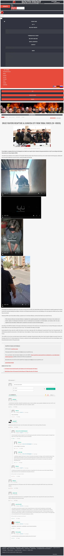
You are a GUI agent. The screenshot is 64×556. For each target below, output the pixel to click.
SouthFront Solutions (20, 548)
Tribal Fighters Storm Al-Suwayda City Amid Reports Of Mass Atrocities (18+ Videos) (21, 371)
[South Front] (2, 13)
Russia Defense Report (40, 547)
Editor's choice (12, 117)
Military (7, 58)
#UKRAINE (5, 84)
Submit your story (10, 47)
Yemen (7, 30)
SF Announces (9, 55)
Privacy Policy (27, 548)
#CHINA (4, 82)
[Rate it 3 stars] (52, 118)
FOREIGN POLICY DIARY (33, 35)
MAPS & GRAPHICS (33, 41)
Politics (7, 59)
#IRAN (4, 73)
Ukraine (7, 31)
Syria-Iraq (8, 29)
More (33, 50)
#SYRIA (4, 77)
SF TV (33, 24)
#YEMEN (4, 79)
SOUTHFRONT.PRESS (9, 362)
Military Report (33, 27)
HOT (32, 91)
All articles (8, 54)
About (7, 53)
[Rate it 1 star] (50, 118)
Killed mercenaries (25, 547)
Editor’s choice (9, 57)
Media (7, 63)
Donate (5, 6)
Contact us (8, 46)
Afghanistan (8, 33)
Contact (33, 44)
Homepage (4, 547)
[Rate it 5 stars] (55, 118)
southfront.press (14, 348)
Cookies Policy (33, 548)
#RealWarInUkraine (7, 71)
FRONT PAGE (34, 21)
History (7, 62)
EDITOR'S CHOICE (32, 95)
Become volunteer (10, 48)
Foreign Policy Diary (11, 547)
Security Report (9, 56)
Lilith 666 (21, 533)
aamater (21, 412)
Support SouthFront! (10, 52)
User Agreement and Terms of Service (14, 66)
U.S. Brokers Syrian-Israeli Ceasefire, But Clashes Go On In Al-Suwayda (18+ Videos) (21, 368)
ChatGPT (21, 432)
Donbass (8, 32)
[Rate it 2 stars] (51, 118)
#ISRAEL (4, 75)
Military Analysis (33, 38)
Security (8, 64)
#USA (4, 81)
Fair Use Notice (12, 548)
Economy (8, 61)
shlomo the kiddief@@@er (27, 453)
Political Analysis (10, 65)
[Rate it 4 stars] (54, 118)
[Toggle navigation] (1, 18)
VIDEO (3, 117)
